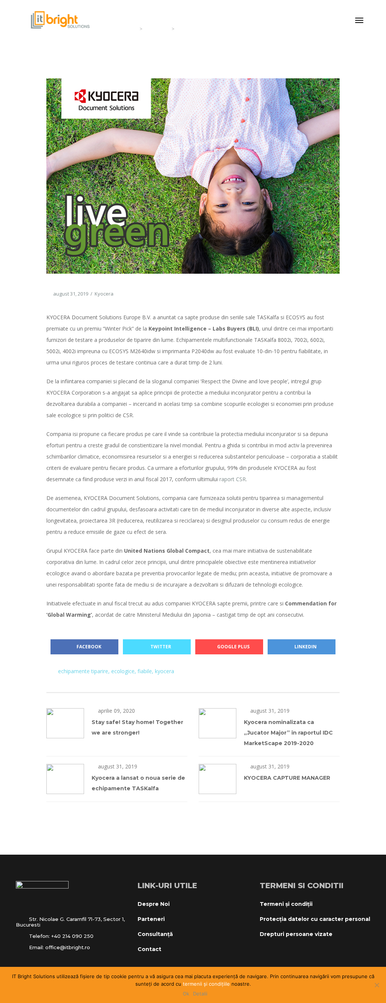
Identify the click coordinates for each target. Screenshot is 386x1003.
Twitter (160, 646)
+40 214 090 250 (72, 936)
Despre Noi (154, 904)
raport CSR (232, 479)
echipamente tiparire (83, 671)
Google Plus (233, 646)
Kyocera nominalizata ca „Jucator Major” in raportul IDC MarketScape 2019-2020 (288, 733)
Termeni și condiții (286, 904)
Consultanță (155, 934)
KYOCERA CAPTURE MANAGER (287, 777)
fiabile (145, 671)
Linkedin (305, 646)
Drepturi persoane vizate (296, 934)
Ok (186, 994)
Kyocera (104, 293)
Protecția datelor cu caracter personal (315, 919)
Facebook (88, 646)
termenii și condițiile (206, 984)
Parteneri (151, 919)
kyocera (164, 671)
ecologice (123, 671)
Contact (149, 949)
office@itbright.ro (67, 947)
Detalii (200, 994)
